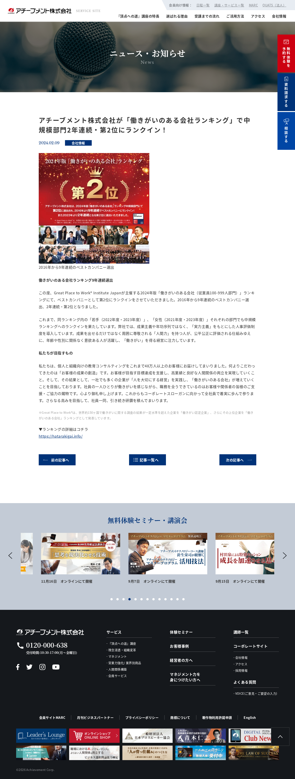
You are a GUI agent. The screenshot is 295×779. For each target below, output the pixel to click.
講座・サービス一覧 (229, 5)
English (250, 717)
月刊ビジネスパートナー (95, 717)
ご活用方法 (235, 16)
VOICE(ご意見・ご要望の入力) (256, 693)
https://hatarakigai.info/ (61, 436)
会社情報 (279, 16)
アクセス (258, 16)
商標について (180, 717)
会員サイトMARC (52, 717)
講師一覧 (241, 632)
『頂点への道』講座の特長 (138, 16)
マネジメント (117, 656)
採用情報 (241, 670)
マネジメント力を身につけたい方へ (185, 676)
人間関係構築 (117, 669)
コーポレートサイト (250, 646)
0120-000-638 (47, 644)
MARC (253, 5)
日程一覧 (203, 5)
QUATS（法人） (274, 5)
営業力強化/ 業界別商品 (124, 663)
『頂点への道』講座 (122, 643)
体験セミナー (181, 632)
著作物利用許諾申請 (217, 717)
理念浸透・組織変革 (122, 650)
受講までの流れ (207, 16)
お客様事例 (179, 646)
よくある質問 (244, 682)
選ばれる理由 (177, 16)
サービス (114, 632)
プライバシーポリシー (142, 717)
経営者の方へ (181, 660)
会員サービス (117, 675)
